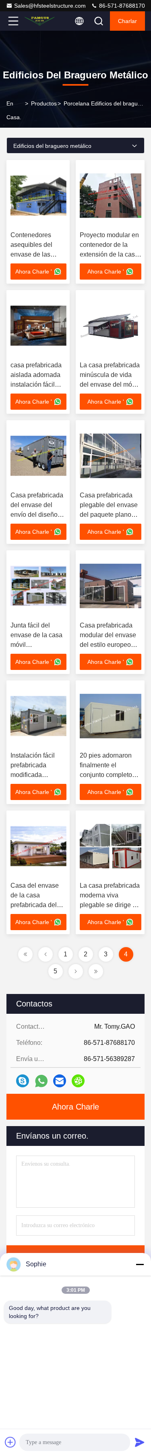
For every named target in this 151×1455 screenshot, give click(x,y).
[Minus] (140, 1264)
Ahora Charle (75, 1106)
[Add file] (10, 1442)
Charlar (127, 21)
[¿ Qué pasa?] (22, 1081)
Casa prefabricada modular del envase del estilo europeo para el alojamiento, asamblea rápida (108, 644)
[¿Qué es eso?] (41, 1081)
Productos (44, 103)
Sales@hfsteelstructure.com (50, 5)
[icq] (78, 1081)
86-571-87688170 (121, 5)
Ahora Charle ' (33, 271)
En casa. (13, 110)
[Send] (139, 1442)
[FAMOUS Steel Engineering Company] (40, 21)
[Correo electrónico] (59, 1081)
